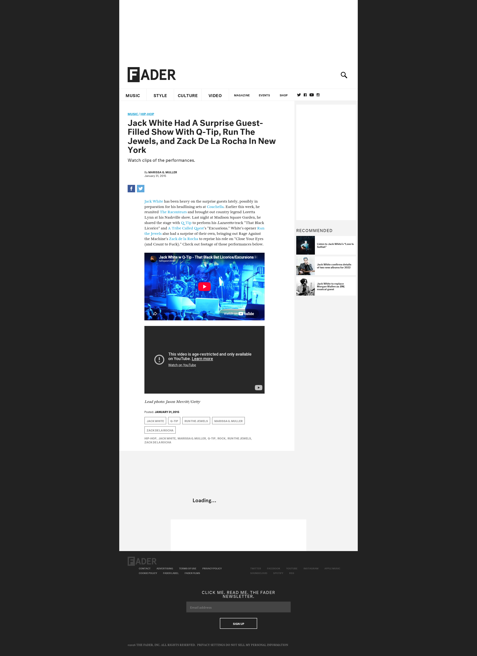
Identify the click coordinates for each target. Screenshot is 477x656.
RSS (291, 573)
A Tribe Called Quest (186, 228)
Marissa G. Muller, (192, 437)
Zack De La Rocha (160, 430)
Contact (145, 568)
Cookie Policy (148, 573)
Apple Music (332, 568)
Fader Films (192, 573)
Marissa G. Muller (162, 172)
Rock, (221, 437)
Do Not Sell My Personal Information (257, 645)
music (133, 113)
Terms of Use (187, 568)
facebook (305, 94)
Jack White (153, 201)
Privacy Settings (211, 645)
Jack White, (167, 437)
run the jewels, (240, 437)
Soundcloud (258, 573)
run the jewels (196, 420)
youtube (311, 94)
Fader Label (171, 573)
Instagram (311, 568)
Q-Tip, (212, 437)
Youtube (292, 568)
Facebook (273, 568)
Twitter (299, 94)
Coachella (215, 207)
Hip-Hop (147, 113)
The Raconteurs (173, 212)
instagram (318, 94)
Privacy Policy (212, 568)
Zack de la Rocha (183, 239)
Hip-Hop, (150, 437)
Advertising (165, 568)
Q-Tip (186, 223)
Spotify (278, 573)
